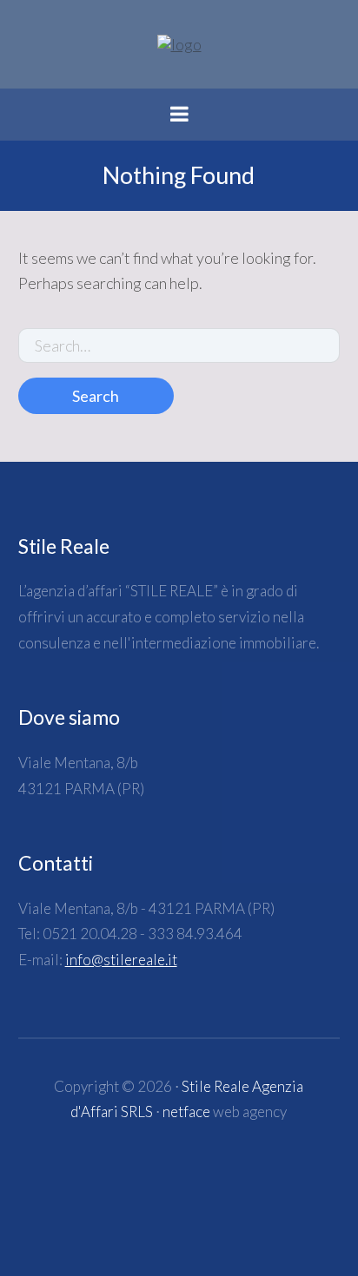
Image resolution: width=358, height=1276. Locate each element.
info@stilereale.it (121, 959)
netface (186, 1111)
